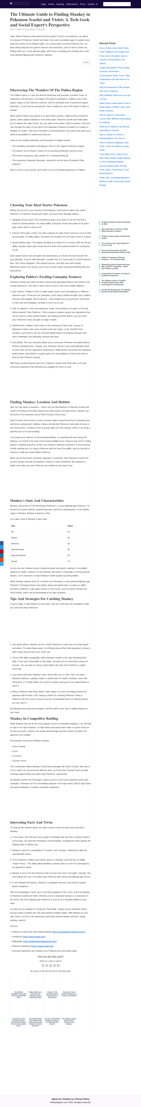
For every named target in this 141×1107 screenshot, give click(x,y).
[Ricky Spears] (19, 4)
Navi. (86, 62)
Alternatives (72, 4)
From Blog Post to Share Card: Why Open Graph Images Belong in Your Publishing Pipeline (115, 158)
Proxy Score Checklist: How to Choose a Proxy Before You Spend (113, 60)
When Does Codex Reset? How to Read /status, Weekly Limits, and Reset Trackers (115, 107)
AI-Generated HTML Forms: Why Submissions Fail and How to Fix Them (115, 79)
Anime (51, 4)
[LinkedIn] (2, 556)
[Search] (128, 4)
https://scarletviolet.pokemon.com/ (68, 932)
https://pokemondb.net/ (42, 946)
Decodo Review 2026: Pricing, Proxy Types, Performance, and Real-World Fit (114, 170)
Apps (43, 4)
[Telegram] (2, 564)
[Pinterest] (2, 551)
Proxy (83, 4)
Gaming (60, 4)
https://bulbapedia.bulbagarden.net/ (40, 941)
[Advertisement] (50, 84)
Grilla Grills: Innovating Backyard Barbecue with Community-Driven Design (115, 181)
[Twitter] (2, 547)
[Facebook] (2, 543)
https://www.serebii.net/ (34, 936)
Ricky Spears (30, 29)
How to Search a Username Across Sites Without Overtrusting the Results (115, 119)
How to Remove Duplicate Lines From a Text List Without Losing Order (114, 146)
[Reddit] (2, 560)
